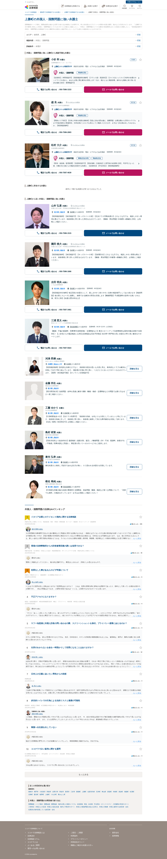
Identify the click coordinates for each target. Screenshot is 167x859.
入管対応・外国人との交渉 (37, 807)
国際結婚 (47, 804)
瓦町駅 (72, 212)
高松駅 (72, 288)
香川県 (56, 212)
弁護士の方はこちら (134, 2)
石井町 (98, 792)
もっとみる (83, 774)
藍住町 (36, 794)
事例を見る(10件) (83, 158)
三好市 (73, 792)
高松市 (62, 212)
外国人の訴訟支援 (53, 807)
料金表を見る (82, 72)
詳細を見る (134, 369)
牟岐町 (115, 792)
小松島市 (42, 792)
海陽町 (126, 792)
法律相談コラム (33, 839)
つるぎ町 (54, 794)
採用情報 (115, 836)
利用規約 (74, 836)
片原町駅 (66, 413)
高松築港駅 (74, 327)
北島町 (30, 794)
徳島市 (30, 792)
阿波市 (61, 792)
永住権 (90, 804)
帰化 (85, 804)
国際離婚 (31, 804)
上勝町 (56, 66)
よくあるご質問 (33, 845)
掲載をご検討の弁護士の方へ (82, 845)
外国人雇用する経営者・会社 (118, 807)
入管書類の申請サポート (121, 804)
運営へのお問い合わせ (36, 848)
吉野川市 (55, 792)
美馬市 (67, 792)
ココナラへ (30, 2)
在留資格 (80, 804)
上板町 (47, 794)
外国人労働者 (103, 807)
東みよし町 (61, 794)
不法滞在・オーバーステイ (102, 804)
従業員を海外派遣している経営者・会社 (41, 809)
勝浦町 (78, 792)
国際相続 (54, 804)
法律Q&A (31, 836)
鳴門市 (36, 792)
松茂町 (132, 792)
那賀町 (109, 792)
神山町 (104, 792)
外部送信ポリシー (77, 842)
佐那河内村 (91, 792)
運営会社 (115, 833)
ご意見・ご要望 (77, 833)
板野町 (42, 794)
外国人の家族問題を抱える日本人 (87, 807)
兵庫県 (50, 364)
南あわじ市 (58, 364)
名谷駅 (69, 364)
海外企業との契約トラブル (67, 804)
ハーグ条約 (39, 804)
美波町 (121, 792)
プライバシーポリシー (79, 839)
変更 (139, 35)
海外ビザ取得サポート (67, 807)
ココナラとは (33, 842)
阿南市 (49, 792)
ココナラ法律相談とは (36, 833)
